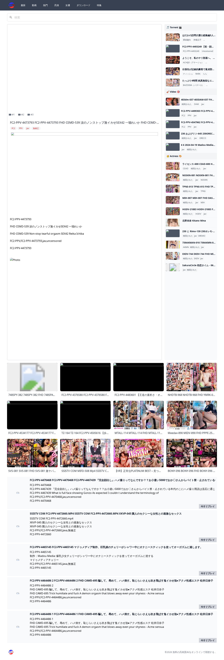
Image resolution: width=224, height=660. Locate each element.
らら (205, 74)
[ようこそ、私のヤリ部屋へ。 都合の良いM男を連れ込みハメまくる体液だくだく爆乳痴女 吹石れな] (173, 60)
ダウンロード (83, 5)
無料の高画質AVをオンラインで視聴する (193, 652)
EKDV (196, 258)
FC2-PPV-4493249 (191, 51)
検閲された (187, 104)
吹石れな (210, 62)
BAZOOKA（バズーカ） (193, 85)
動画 (34, 5)
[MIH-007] (173, 200)
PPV (189, 115)
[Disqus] (84, 316)
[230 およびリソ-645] (173, 136)
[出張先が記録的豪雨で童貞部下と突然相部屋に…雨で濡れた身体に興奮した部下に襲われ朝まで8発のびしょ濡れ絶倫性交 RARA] (173, 71)
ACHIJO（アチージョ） (193, 62)
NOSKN (204, 180)
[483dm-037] (173, 102)
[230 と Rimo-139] (173, 233)
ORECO (202, 138)
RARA (197, 74)
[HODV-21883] (173, 211)
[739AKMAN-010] (173, 245)
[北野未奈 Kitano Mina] (173, 223)
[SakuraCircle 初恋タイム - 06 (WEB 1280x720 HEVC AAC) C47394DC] (173, 267)
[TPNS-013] (173, 189)
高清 (56, 5)
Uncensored (207, 51)
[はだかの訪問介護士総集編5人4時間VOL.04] (173, 37)
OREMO (201, 236)
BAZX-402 (211, 85)
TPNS (203, 191)
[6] (173, 147)
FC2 (183, 115)
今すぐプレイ (208, 506)
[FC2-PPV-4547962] (173, 124)
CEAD (185, 168)
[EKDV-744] (173, 256)
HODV (198, 214)
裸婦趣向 (187, 40)
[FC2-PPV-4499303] (173, 113)
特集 (99, 5)
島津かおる (209, 40)
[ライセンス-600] (173, 166)
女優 (67, 5)
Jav (202, 104)
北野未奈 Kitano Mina (194, 220)
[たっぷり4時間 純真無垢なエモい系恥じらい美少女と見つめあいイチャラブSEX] (173, 83)
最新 (23, 5)
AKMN (186, 247)
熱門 (45, 5)
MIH (203, 202)
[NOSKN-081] (173, 177)
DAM (196, 104)
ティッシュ (188, 74)
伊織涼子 (197, 40)
